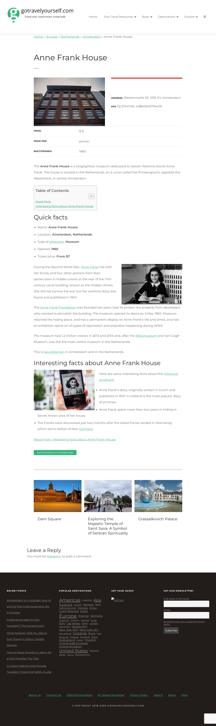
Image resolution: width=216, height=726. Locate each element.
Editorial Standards (79, 695)
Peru (99, 633)
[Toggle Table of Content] (89, 196)
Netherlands (70, 37)
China (93, 608)
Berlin (98, 605)
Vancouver (94, 651)
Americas (69, 600)
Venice (62, 655)
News (172, 695)
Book (145, 16)
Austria (78, 605)
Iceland (85, 620)
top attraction (54, 352)
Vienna (70, 655)
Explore (189, 16)
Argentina (87, 600)
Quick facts (43, 201)
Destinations (166, 16)
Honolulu (75, 620)
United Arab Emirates (73, 643)
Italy (62, 623)
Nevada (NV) (79, 626)
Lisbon (84, 623)
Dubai (84, 611)
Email (167, 610)
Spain (94, 637)
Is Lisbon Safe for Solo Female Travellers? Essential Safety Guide (29, 669)
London (94, 623)
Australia (65, 605)
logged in (54, 556)
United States (73, 650)
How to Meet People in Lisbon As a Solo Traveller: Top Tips (29, 655)
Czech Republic (69, 611)
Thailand (90, 640)
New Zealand (65, 633)
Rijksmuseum (146, 336)
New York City (89, 629)
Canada (83, 608)
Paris (91, 633)
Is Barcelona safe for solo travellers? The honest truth (25, 622)
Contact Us (53, 695)
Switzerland (67, 640)
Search (158, 695)
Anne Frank (90, 267)
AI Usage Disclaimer (111, 695)
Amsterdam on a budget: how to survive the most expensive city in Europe (29, 606)
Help (184, 695)
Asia (97, 600)
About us (35, 695)
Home (93, 16)
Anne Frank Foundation (58, 307)
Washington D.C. (82, 655)
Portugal (64, 637)
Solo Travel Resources (118, 16)
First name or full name (176, 598)
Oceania (80, 633)
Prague (74, 637)
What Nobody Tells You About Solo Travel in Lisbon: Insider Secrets (27, 639)
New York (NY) (68, 629)
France (83, 616)
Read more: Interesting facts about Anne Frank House (75, 439)
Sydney (79, 640)
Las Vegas (73, 623)
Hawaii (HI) (64, 620)
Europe (51, 37)
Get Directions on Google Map (55, 452)
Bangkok (88, 604)
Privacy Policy (139, 695)
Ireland (93, 620)
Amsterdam (92, 37)
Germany (86, 429)
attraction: (57, 242)
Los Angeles (64, 627)
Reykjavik (85, 637)
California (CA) (67, 608)
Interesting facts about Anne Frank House (64, 206)
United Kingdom (70, 646)
